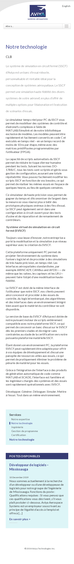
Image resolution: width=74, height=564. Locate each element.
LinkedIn (39, 554)
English (66, 6)
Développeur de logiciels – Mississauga (28, 467)
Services (15, 414)
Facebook (33, 554)
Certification (18, 435)
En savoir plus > (20, 519)
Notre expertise (20, 419)
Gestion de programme (24, 431)
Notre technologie (22, 423)
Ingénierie (17, 427)
